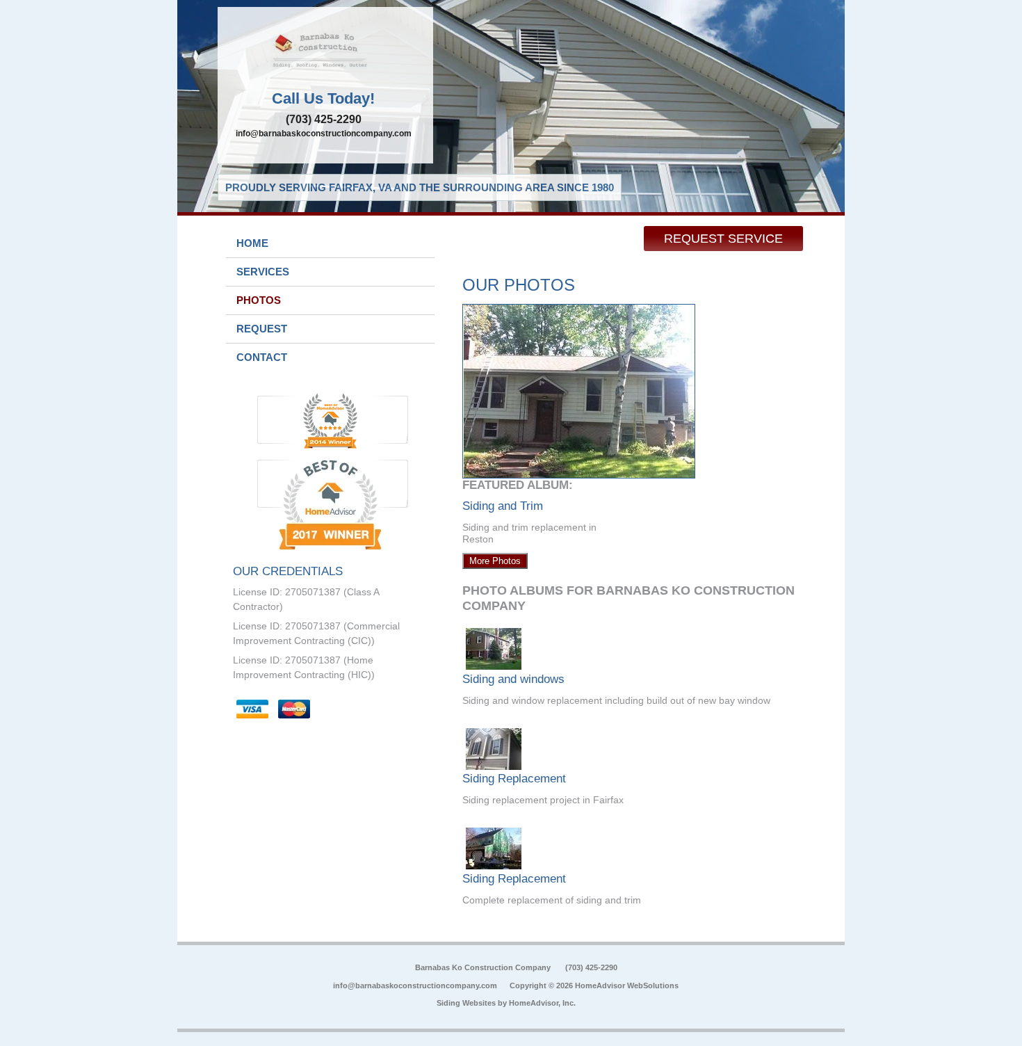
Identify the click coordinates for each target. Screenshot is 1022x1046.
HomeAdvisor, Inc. (542, 1003)
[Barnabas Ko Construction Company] (325, 52)
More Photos (495, 561)
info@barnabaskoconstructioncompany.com (324, 133)
